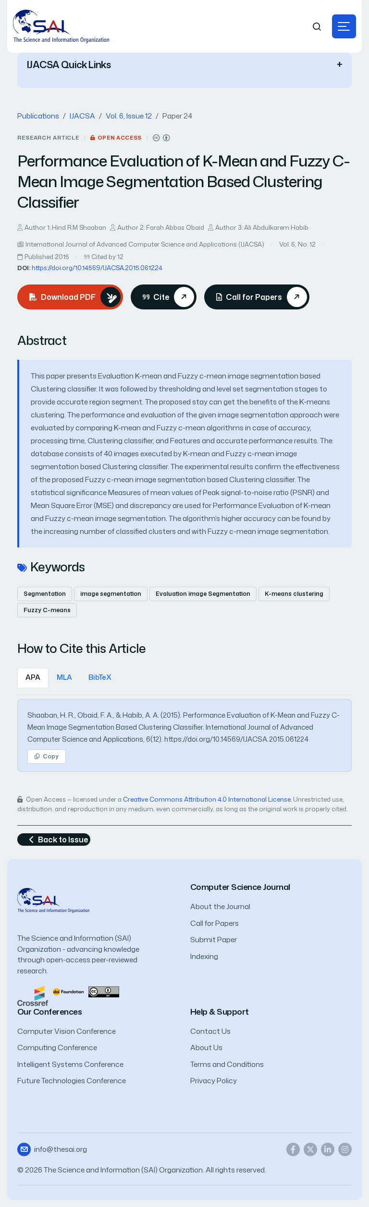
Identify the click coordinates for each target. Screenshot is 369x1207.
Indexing (204, 956)
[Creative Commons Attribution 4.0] (103, 991)
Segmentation (45, 594)
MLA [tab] (64, 677)
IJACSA (82, 116)
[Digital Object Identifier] (68, 991)
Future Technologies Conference (71, 1081)
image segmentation (110, 594)
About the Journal (220, 906)
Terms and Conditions (227, 1064)
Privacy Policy (213, 1081)
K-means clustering (294, 594)
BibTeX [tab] (99, 677)
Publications (38, 116)
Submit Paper (213, 940)
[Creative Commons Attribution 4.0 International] (161, 138)
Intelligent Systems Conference (70, 1064)
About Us (206, 1047)
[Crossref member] (32, 995)
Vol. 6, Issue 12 (129, 116)
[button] (344, 26)
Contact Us (210, 1031)
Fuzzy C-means (47, 610)
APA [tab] (32, 677)
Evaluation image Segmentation (203, 594)
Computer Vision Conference (66, 1031)
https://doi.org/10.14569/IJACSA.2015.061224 (97, 267)
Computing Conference (57, 1047)
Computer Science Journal (240, 886)
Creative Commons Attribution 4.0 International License (207, 799)
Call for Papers (214, 923)
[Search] (317, 27)
